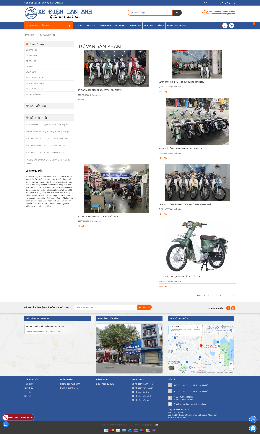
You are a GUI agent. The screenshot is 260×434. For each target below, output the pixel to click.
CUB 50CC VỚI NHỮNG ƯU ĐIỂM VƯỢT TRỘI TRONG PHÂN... (186, 204)
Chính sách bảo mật (141, 400)
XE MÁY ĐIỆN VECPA (35, 78)
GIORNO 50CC (32, 55)
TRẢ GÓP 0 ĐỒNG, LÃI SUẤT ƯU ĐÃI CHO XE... (46, 145)
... (224, 295)
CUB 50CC (30, 67)
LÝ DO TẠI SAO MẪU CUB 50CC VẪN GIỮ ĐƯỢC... (100, 90)
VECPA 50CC (31, 50)
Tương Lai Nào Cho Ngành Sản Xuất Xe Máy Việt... (48, 124)
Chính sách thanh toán (142, 384)
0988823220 (187, 397)
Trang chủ (29, 384)
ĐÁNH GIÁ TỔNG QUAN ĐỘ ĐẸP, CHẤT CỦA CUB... (181, 148)
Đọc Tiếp (83, 100)
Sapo (156, 424)
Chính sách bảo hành (141, 396)
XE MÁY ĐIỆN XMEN (35, 83)
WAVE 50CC (31, 72)
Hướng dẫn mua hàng (70, 384)
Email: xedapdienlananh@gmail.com (190, 404)
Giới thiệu (210, 3)
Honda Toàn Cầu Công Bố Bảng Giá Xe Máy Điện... (48, 131)
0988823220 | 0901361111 (224, 11)
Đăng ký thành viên (69, 388)
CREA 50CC (31, 61)
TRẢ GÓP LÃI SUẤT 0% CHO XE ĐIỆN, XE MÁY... (46, 152)
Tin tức (202, 3)
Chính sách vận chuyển (142, 388)
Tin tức (27, 392)
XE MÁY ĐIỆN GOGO (35, 89)
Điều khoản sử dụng (105, 384)
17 (229, 295)
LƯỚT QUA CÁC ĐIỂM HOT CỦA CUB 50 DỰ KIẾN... (181, 82)
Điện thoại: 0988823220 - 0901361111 (43, 331)
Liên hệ (27, 396)
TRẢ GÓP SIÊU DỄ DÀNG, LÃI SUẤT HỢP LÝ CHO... (47, 138)
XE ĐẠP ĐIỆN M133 (34, 94)
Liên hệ (218, 3)
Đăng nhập (226, 3)
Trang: (199, 295)
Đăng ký (234, 3)
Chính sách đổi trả (140, 392)
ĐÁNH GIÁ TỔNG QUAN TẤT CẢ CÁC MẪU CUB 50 (181, 276)
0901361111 (187, 399)
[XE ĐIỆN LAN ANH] (58, 13)
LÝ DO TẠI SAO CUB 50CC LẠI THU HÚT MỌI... (98, 216)
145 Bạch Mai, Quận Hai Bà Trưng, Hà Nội (45, 326)
